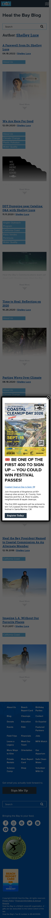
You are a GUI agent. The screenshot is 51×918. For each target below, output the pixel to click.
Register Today (15, 515)
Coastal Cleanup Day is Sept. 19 (20, 487)
